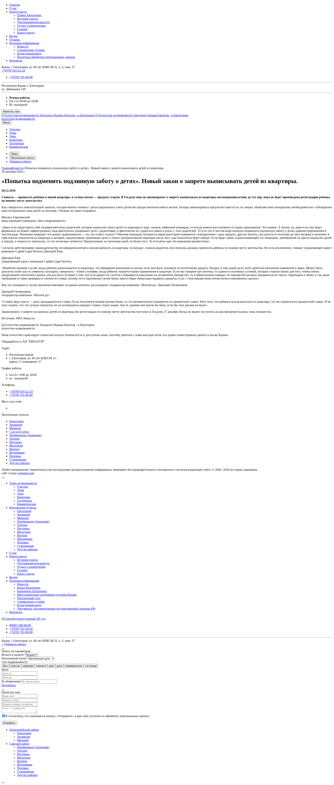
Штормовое (17, 452)
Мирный (15, 428)
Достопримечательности (33, 22)
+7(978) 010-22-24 (13, 70)
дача (59, 665)
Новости (22, 46)
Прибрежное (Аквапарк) (25, 435)
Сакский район (19, 431)
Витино (14, 449)
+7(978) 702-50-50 (21, 628)
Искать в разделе (13, 654)
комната (41, 665)
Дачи (12, 136)
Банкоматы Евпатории (32, 591)
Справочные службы (31, 50)
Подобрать (9, 685)
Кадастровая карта (29, 53)
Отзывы (14, 39)
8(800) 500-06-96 (20, 625)
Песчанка (15, 442)
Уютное (14, 438)
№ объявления (11, 681)
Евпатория (16, 421)
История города (27, 18)
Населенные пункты (22, 157)
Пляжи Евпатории (29, 15)
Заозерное (15, 424)
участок (15, 665)
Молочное (16, 445)
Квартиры (16, 139)
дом (51, 665)
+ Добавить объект (14, 644)
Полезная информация (24, 43)
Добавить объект (20, 161)
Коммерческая (18, 146)
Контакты (15, 60)
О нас (13, 8)
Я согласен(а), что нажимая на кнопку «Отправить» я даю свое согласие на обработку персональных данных (77, 716)
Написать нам (11, 111)
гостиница (91, 665)
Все (5, 665)
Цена (5, 669)
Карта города (18, 11)
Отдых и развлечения (31, 25)
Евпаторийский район (24, 729)
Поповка (15, 456)
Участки (14, 129)
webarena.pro (26, 473)
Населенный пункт (14, 658)
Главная (14, 4)
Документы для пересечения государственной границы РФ (56, 608)
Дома (12, 133)
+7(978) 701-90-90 (21, 77)
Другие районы (19, 463)
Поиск (14, 153)
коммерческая (73, 665)
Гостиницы (16, 143)
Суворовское (17, 459)
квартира (28, 665)
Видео (13, 36)
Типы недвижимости (23, 483)
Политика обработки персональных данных (46, 57)
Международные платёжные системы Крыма (47, 594)
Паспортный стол (28, 598)
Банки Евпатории (28, 587)
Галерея (22, 29)
